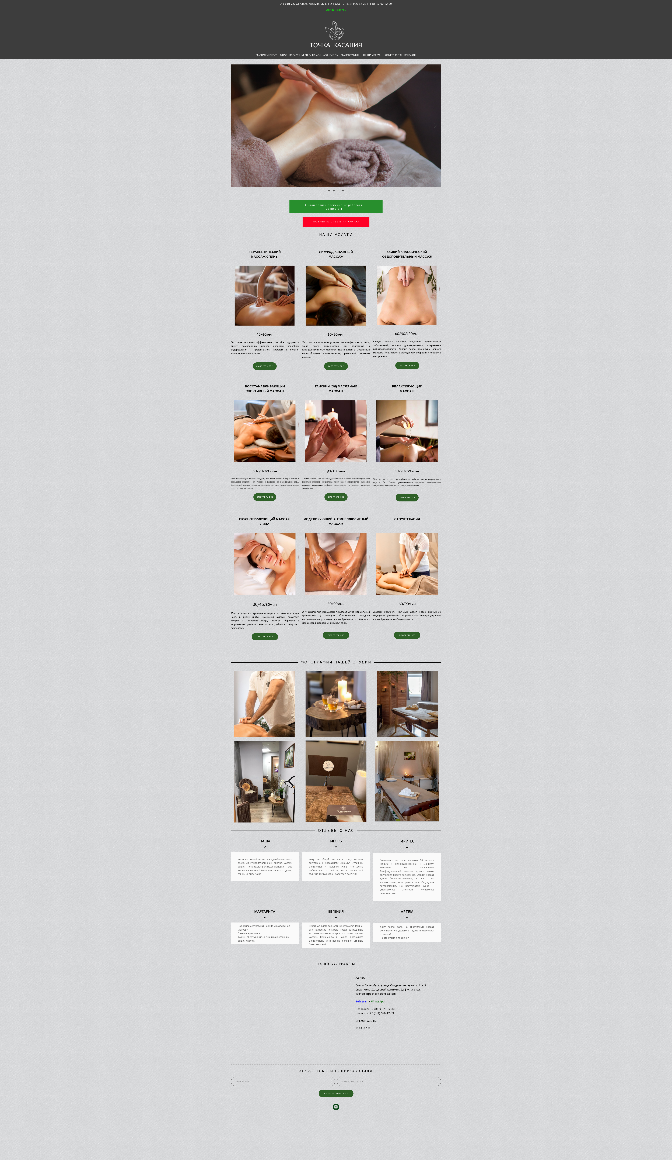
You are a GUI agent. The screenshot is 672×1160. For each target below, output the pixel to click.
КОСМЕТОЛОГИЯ (393, 55)
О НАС (283, 55)
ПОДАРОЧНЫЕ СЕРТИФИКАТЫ (305, 55)
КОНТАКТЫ (410, 55)
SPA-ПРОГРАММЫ (350, 55)
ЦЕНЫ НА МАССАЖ (371, 55)
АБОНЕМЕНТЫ (330, 55)
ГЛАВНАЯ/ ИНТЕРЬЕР (266, 55)
